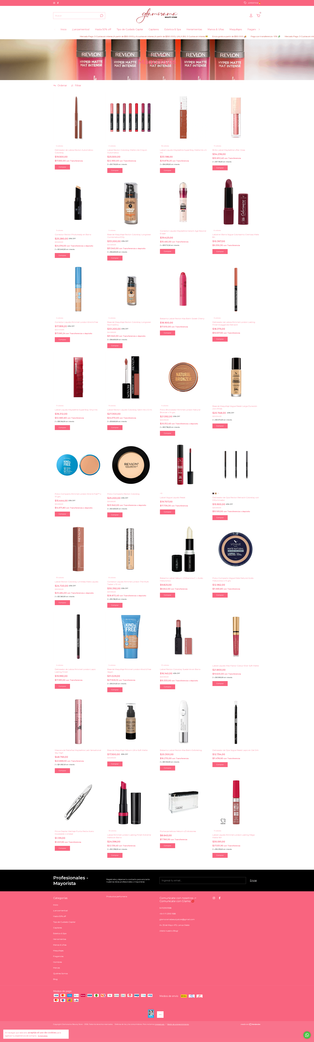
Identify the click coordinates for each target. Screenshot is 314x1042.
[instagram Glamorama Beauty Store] (54, 3)
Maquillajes (235, 29)
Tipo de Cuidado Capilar (130, 29)
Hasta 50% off (103, 29)
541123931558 (165, 908)
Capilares (154, 29)
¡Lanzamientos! (80, 29)
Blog (55, 979)
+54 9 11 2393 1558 (167, 913)
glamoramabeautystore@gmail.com (177, 919)
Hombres (57, 962)
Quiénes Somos (60, 973)
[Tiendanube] (250, 1024)
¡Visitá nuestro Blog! (168, 931)
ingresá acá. (160, 1024)
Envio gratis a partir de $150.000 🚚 (197, 36)
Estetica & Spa (172, 29)
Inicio (64, 29)
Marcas (56, 967)
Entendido (43, 1035)
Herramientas (194, 29)
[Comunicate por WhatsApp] (307, 1035)
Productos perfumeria (116, 896)
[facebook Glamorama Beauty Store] (58, 3)
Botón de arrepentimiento (178, 1024)
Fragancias (253, 29)
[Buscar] (101, 15)
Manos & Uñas (216, 29)
